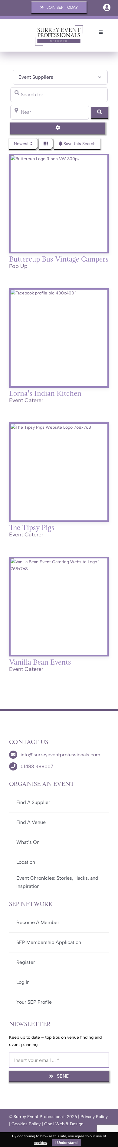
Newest (22, 143)
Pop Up (18, 266)
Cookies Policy (26, 1123)
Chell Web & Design (64, 1123)
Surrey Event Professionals (40, 1116)
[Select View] (46, 143)
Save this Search (79, 143)
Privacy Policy (94, 1116)
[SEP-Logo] (59, 27)
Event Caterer (26, 400)
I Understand (66, 1143)
